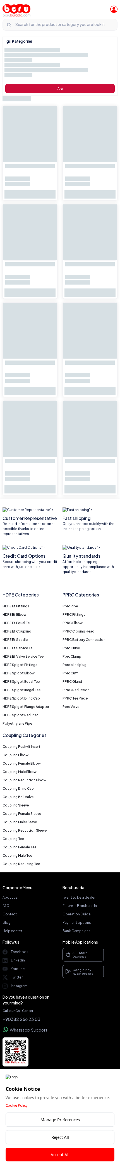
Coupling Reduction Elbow (24, 780)
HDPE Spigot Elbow (19, 673)
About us (10, 897)
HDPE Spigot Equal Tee (21, 681)
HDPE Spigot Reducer (20, 715)
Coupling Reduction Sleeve (25, 830)
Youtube (18, 969)
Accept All (60, 1154)
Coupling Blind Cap (18, 788)
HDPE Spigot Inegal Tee (21, 690)
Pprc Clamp (72, 656)
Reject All (60, 1137)
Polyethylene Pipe (17, 723)
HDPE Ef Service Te (17, 648)
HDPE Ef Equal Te (16, 623)
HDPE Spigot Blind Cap (21, 698)
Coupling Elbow (15, 755)
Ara (60, 88)
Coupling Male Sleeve (20, 822)
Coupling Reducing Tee (21, 864)
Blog (7, 922)
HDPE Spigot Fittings (20, 665)
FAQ (6, 906)
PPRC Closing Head (78, 631)
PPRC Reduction (76, 690)
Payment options (77, 922)
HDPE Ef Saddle (15, 640)
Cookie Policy (17, 1105)
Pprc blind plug (75, 665)
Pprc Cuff (70, 673)
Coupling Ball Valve (18, 797)
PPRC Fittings (74, 614)
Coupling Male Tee (17, 855)
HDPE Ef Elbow (15, 614)
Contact (10, 914)
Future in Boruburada (80, 906)
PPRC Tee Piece (75, 698)
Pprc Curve (71, 648)
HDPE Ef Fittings (16, 606)
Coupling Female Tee (19, 847)
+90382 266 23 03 (21, 1019)
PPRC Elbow (73, 623)
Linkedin (18, 960)
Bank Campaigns (76, 931)
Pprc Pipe (70, 606)
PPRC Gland (72, 681)
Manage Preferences (60, 1119)
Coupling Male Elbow (20, 772)
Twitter (17, 977)
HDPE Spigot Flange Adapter (26, 707)
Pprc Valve (71, 707)
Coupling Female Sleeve (22, 814)
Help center (12, 931)
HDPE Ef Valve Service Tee (23, 656)
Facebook (19, 952)
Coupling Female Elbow (22, 763)
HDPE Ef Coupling (17, 631)
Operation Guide (77, 914)
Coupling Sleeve (16, 805)
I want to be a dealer (79, 897)
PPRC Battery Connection (84, 640)
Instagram (19, 986)
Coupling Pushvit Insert (21, 746)
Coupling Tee (13, 839)
